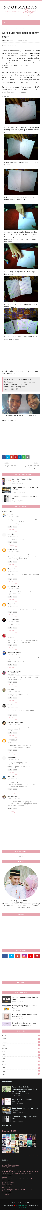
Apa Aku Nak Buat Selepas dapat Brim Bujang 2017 (24, 1015)
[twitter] (11, 956)
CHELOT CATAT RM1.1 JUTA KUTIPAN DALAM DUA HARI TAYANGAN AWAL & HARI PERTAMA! (20, 1172)
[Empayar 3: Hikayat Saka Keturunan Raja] (21, 1146)
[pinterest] (37, 956)
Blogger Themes (21, 1207)
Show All (6, 1194)
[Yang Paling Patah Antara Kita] (17, 1146)
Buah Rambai (7, 1184)
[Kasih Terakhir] (8, 1140)
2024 (21, 1035)
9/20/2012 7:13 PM (13, 707)
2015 (21, 1064)
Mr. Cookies (12, 777)
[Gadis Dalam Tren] (4, 1147)
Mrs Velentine (13, 586)
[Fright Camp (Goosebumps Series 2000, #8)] (13, 1152)
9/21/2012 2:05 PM (13, 759)
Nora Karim (12, 796)
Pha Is (10, 705)
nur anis (11, 689)
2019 (21, 1051)
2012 (21, 1071)
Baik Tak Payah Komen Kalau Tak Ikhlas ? (25, 998)
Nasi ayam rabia (8, 1167)
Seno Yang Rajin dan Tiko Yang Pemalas (17, 1179)
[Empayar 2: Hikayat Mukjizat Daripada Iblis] (25, 1146)
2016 (21, 1061)
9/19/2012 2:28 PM (13, 516)
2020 (21, 1048)
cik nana (11, 635)
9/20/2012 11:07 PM (14, 724)
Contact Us (28, 1202)
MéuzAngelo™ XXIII (15, 722)
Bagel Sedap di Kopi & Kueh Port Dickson (25, 489)
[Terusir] (4, 1152)
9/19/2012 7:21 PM (13, 654)
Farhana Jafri (7, 1170)
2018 (21, 1055)
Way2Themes (22, 1205)
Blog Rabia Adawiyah (10, 1165)
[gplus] (17, 956)
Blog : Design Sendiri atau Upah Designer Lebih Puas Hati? (24, 1024)
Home (4, 29)
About (20, 1202)
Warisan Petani (8, 1182)
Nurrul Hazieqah (14, 652)
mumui (10, 514)
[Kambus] (29, 1146)
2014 (21, 1068)
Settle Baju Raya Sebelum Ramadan (22, 480)
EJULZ (4, 1177)
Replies (12, 529)
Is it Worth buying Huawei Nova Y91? (24, 497)
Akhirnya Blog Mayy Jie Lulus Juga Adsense (26, 1007)
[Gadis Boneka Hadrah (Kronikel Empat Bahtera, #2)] (17, 1140)
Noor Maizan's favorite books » (29, 1156)
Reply (10, 526)
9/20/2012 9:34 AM (13, 674)
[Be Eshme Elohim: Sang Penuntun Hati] (13, 1146)
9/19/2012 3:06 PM (13, 571)
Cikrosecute (13, 740)
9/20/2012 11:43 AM (14, 691)
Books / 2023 (9, 1131)
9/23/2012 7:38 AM (13, 779)
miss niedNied (13, 619)
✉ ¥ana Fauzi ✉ (14, 672)
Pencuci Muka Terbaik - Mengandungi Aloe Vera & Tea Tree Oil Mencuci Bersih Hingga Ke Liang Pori (25, 1090)
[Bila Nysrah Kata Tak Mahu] (13, 1140)
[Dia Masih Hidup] (34, 1140)
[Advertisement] (21, 437)
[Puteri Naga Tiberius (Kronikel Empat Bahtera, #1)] (21, 1140)
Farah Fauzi (12, 549)
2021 (21, 1045)
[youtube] (30, 956)
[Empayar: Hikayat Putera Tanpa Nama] (17, 1153)
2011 (21, 1074)
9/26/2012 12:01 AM (14, 798)
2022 (21, 1042)
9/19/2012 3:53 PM (13, 606)
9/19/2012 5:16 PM (13, 621)
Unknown (11, 569)
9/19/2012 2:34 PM (13, 536)
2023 (21, 1039)
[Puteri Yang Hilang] (29, 1140)
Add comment (14, 817)
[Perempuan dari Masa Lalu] (25, 1140)
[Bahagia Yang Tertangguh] (8, 1147)
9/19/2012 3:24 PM (13, 588)
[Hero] (34, 1146)
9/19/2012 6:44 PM (13, 637)
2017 (21, 1058)
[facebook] (5, 956)
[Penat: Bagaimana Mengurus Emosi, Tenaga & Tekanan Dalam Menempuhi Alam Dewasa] (4, 1139)
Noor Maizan (7, 40)
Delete (15, 526)
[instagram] (24, 956)
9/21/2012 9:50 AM (13, 742)
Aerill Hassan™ (7, 1187)
